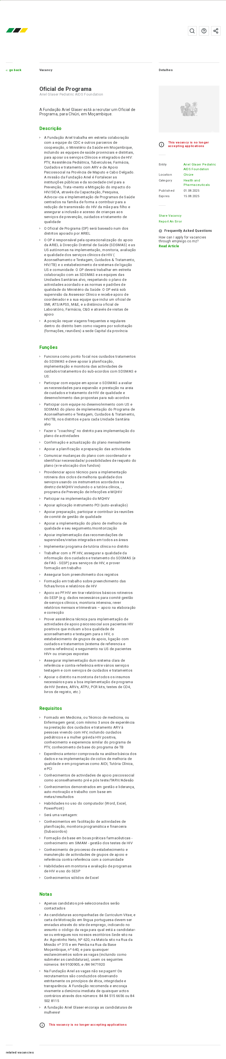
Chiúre (189, 174)
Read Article (169, 246)
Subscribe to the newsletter (215, 31)
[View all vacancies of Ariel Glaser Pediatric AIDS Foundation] (189, 109)
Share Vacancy (170, 216)
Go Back (15, 70)
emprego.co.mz (25, 30)
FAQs (204, 31)
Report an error (170, 221)
